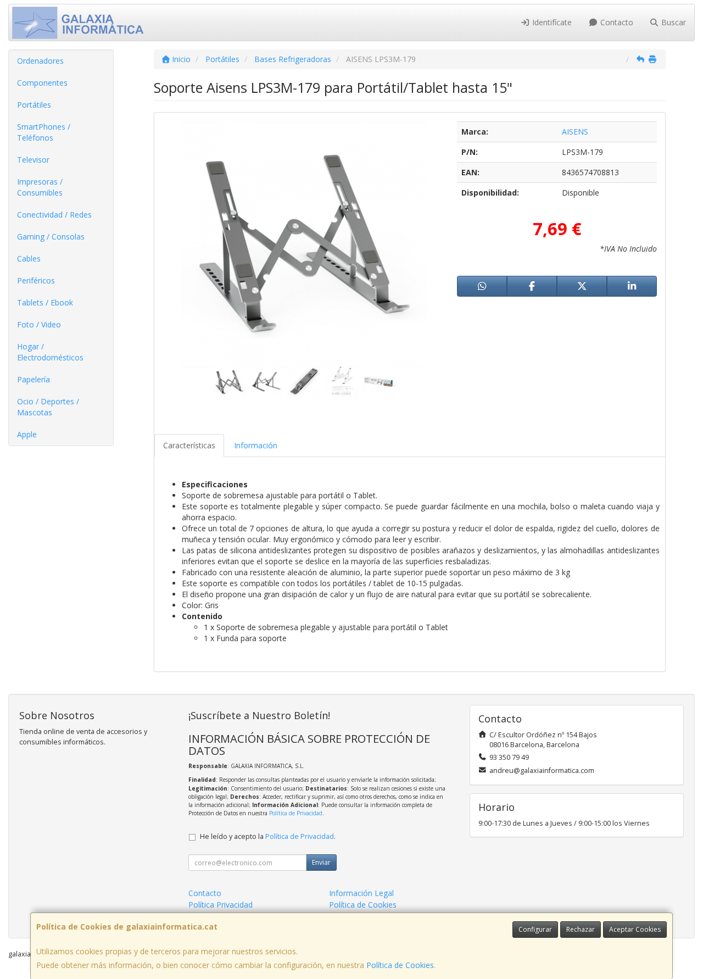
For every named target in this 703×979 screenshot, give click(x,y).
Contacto (615, 22)
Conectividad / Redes (54, 214)
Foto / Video (39, 324)
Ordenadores (40, 60)
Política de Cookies (400, 965)
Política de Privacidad (295, 813)
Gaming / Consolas (51, 236)
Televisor (33, 159)
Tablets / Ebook (45, 302)
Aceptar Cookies (635, 929)
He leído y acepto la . (268, 836)
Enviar (321, 862)
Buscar (672, 22)
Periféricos (36, 280)
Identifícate (551, 22)
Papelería (33, 379)
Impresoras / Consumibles (40, 187)
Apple (27, 434)
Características (189, 445)
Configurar (535, 929)
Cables (29, 258)
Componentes (42, 82)
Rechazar (580, 929)
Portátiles (34, 104)
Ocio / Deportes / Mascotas (48, 407)
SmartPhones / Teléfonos (43, 132)
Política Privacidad (220, 904)
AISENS (575, 131)
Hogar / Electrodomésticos (50, 352)
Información (255, 445)
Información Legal (361, 893)
